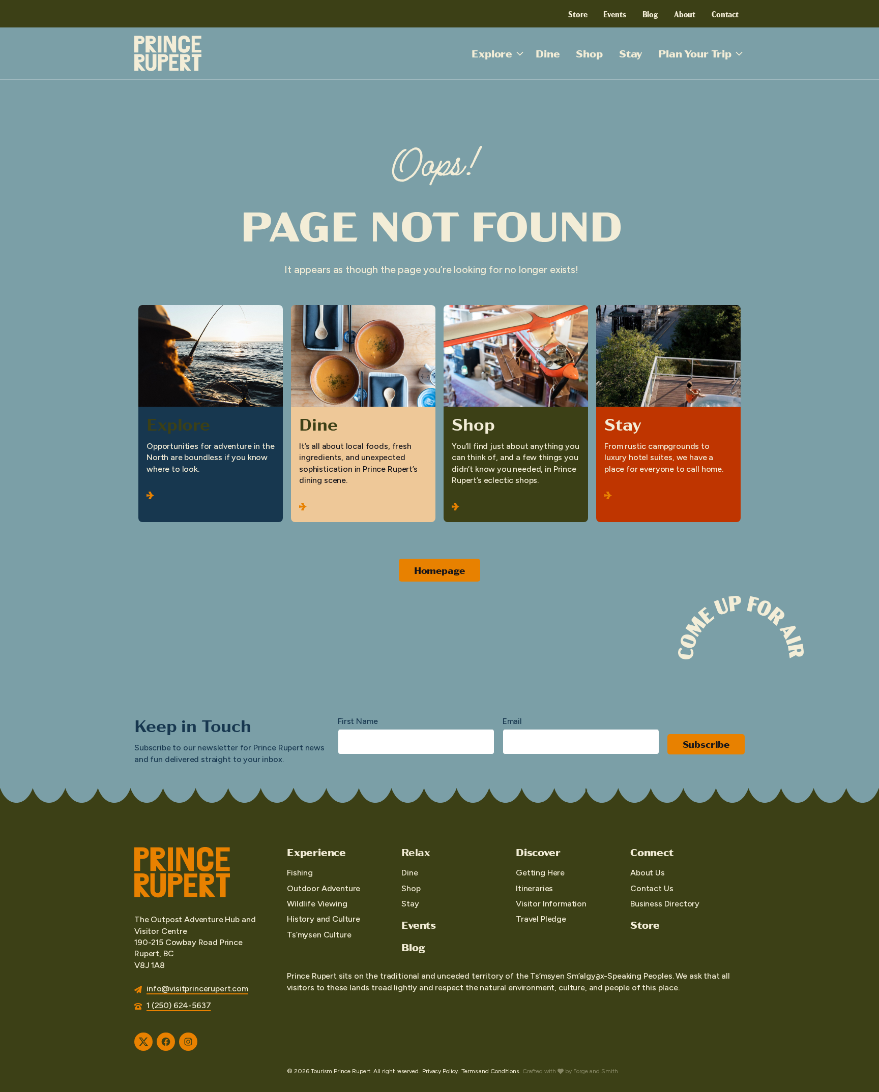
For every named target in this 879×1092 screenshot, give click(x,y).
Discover (538, 852)
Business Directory (664, 903)
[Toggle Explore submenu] (519, 53)
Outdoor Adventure (323, 888)
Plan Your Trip (694, 53)
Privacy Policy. (440, 1071)
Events (614, 13)
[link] (210, 413)
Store (577, 13)
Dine (548, 53)
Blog (650, 13)
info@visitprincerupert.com (197, 988)
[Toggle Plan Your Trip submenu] (739, 53)
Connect (651, 852)
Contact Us (651, 888)
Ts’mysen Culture (319, 934)
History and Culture (323, 919)
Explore (492, 53)
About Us (647, 872)
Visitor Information (551, 903)
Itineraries (534, 888)
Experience (316, 852)
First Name (357, 721)
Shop (589, 53)
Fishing (300, 872)
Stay (630, 53)
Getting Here (540, 872)
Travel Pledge (541, 919)
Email (512, 721)
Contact (725, 13)
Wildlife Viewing (317, 903)
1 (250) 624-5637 (178, 1005)
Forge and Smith (595, 1071)
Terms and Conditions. (490, 1071)
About (684, 13)
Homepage (439, 570)
